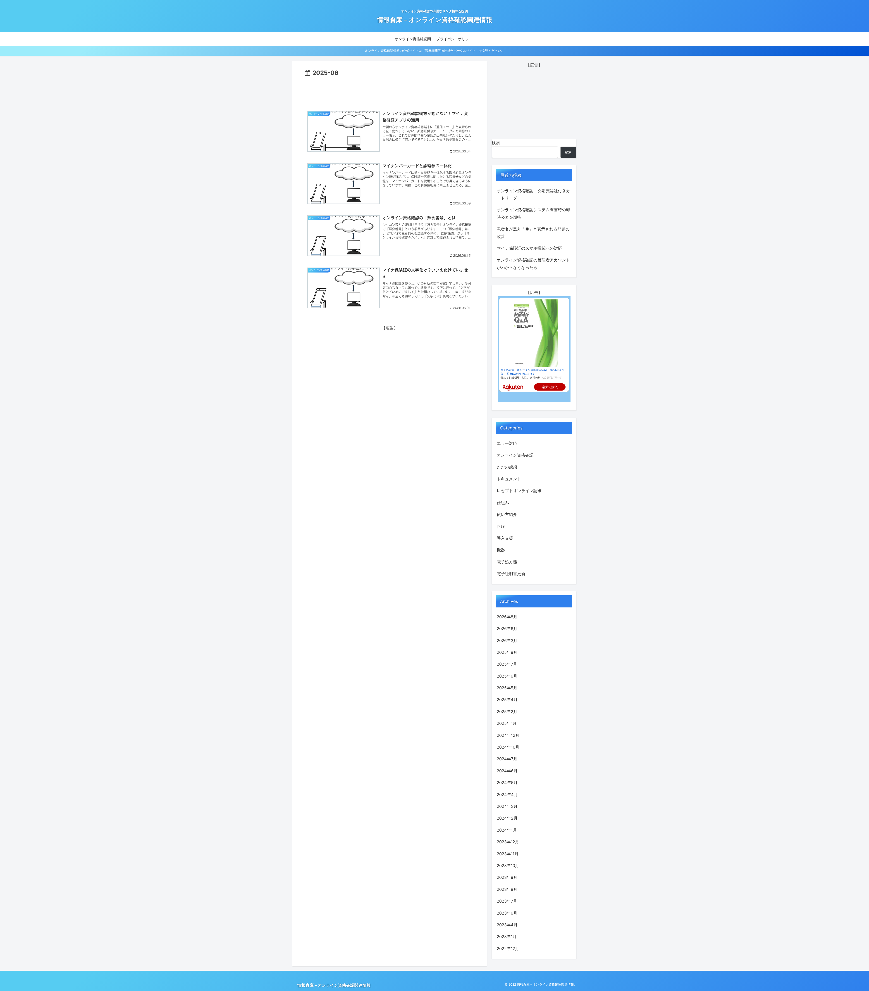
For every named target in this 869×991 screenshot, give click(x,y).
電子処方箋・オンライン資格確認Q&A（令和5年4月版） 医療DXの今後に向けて (532, 371)
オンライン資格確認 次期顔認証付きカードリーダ (533, 194)
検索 (496, 142)
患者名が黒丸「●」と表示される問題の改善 (533, 233)
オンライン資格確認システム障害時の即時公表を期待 (533, 213)
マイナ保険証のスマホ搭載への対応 (529, 248)
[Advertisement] (390, 90)
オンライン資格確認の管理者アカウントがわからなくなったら (533, 264)
